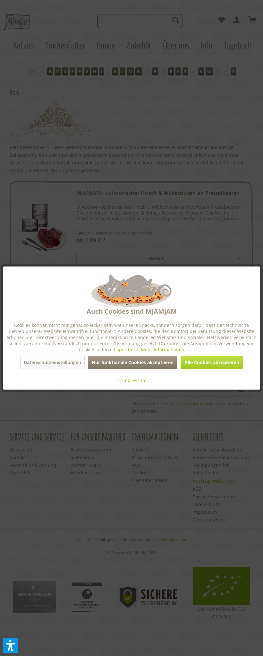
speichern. (129, 349)
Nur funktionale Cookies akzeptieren (133, 362)
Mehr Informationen (162, 349)
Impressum (134, 380)
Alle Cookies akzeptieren (211, 362)
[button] (10, 645)
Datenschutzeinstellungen (52, 362)
